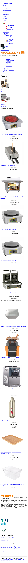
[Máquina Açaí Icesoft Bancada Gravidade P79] (12, 387)
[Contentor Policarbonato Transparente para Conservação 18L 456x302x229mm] (12, 483)
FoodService (5, 5)
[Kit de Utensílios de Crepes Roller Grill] (12, 164)
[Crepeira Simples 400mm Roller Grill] (12, 259)
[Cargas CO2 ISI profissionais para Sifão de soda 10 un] (12, 419)
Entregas (5, 16)
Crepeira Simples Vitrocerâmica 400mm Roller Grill (11, 134)
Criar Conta (5, 20)
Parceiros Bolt (3, 550)
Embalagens (5, 7)
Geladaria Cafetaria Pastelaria (9, 3)
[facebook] (4, 522)
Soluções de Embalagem (12, 538)
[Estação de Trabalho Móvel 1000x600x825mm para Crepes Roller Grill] (12, 195)
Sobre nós (2, 546)
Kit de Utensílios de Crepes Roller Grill (9, 165)
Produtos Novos (11, 537)
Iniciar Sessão (6, 18)
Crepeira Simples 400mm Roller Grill (8, 260)
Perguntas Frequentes (17, 546)
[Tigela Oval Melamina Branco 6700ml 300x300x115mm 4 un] (12, 325)
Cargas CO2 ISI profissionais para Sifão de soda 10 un (12, 420)
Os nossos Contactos (16, 547)
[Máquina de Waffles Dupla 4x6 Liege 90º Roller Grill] (12, 291)
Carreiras (2, 551)
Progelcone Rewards (4, 540)
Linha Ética (8, 560)
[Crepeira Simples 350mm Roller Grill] (12, 228)
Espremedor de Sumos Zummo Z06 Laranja (10, 357)
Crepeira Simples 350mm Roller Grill (8, 229)
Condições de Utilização (6, 559)
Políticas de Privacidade (16, 559)
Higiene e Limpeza (7, 10)
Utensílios (5, 12)
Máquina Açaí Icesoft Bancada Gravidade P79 (10, 388)
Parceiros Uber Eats (4, 548)
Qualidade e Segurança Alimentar (7, 547)
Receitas (2, 537)
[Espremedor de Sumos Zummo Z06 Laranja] (12, 356)
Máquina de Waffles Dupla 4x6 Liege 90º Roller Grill (12, 291)
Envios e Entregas (16, 548)
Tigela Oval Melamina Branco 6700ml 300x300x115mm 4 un (13, 326)
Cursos (2, 538)
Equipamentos (6, 14)
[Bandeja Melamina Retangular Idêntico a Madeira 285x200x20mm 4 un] (12, 451)
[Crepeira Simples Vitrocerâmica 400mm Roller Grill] (12, 133)
